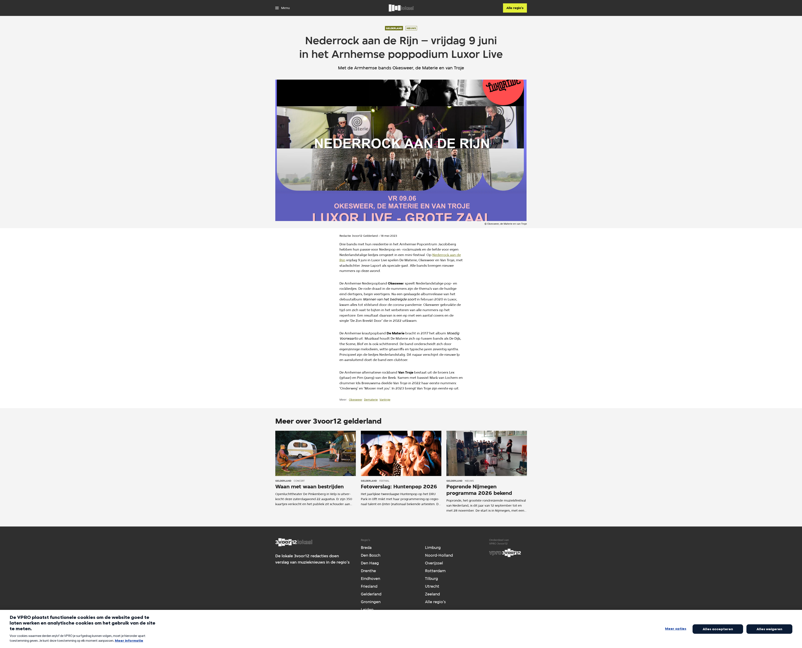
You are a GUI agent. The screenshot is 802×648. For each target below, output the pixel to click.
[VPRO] (505, 553)
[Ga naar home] (401, 8)
